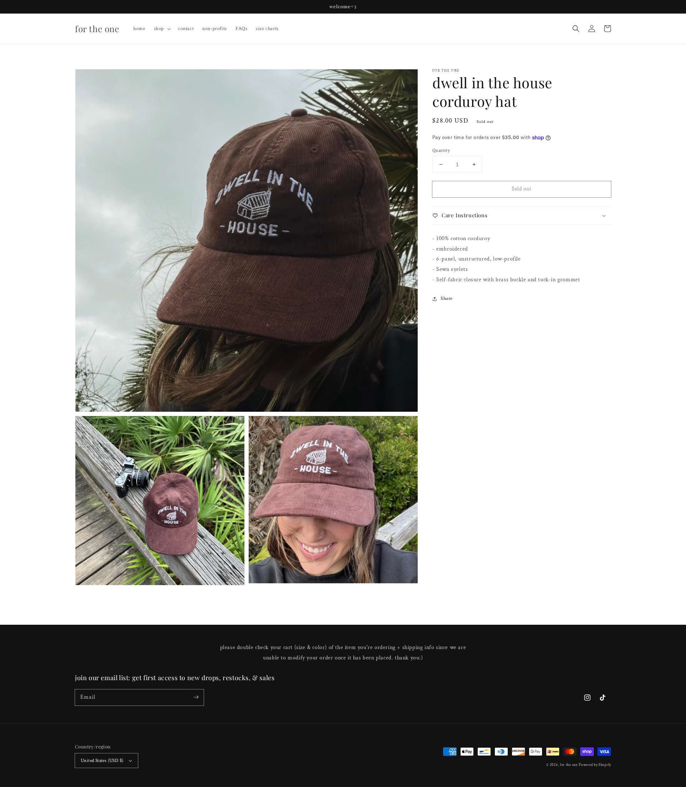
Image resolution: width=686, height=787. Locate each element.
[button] (576, 28)
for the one (569, 765)
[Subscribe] (196, 697)
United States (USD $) (102, 761)
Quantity (441, 151)
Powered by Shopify (595, 765)
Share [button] (447, 298)
